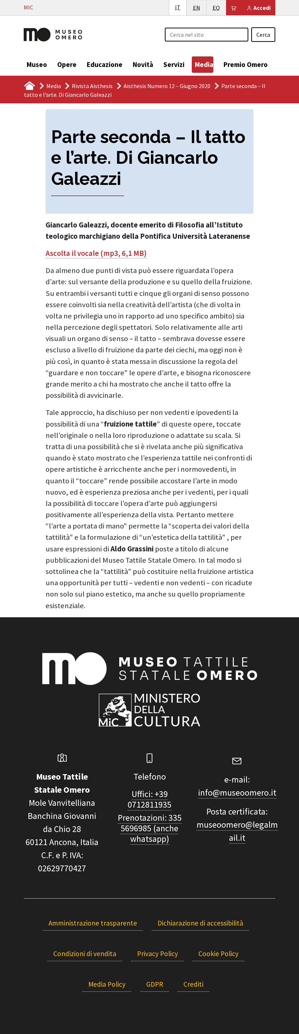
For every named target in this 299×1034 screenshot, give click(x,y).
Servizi (174, 64)
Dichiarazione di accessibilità (200, 923)
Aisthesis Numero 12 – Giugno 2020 (167, 86)
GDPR (154, 984)
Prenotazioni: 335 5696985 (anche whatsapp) (150, 828)
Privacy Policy (157, 953)
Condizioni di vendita (84, 953)
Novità (143, 64)
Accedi (261, 7)
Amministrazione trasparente (92, 923)
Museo (37, 64)
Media (204, 64)
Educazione (105, 64)
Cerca (263, 34)
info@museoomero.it (237, 792)
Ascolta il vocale (72, 253)
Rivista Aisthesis (92, 86)
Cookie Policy (218, 953)
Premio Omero (246, 64)
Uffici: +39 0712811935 (149, 799)
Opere (67, 64)
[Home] (53, 33)
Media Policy (106, 984)
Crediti (193, 984)
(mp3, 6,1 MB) (123, 253)
